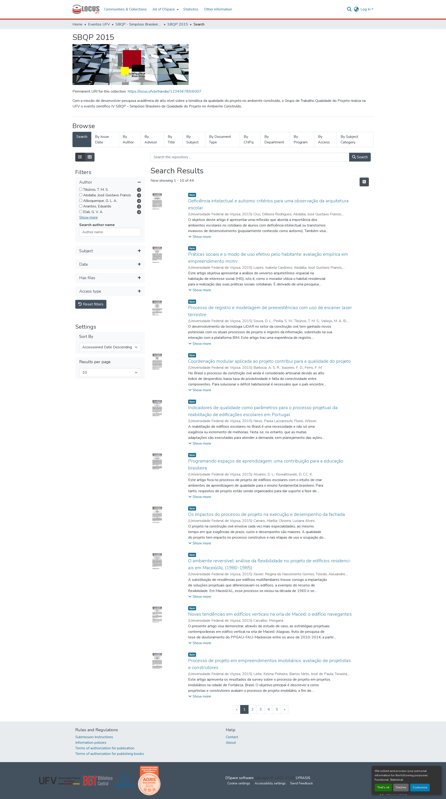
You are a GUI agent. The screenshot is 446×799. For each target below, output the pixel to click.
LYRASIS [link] (303, 777)
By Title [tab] (171, 139)
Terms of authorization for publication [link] (104, 748)
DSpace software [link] (239, 777)
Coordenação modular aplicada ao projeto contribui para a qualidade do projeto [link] (269, 361)
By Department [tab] (274, 139)
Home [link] (77, 24)
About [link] (231, 742)
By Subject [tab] (192, 139)
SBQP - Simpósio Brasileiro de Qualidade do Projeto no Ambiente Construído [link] (138, 24)
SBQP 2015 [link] (177, 24)
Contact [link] (232, 737)
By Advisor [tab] (150, 139)
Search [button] (362, 157)
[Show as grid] (90, 157)
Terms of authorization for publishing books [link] (109, 753)
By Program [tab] (301, 139)
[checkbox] (80, 189)
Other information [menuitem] (218, 9)
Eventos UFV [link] (99, 24)
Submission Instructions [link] (94, 737)
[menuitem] (165, 9)
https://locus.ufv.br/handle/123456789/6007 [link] (164, 91)
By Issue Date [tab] (102, 139)
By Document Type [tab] (220, 139)
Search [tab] (81, 136)
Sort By (86, 336)
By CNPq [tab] (248, 139)
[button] (85, 9)
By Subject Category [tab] (349, 139)
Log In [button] (366, 9)
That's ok (383, 787)
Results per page (95, 362)
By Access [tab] (324, 139)
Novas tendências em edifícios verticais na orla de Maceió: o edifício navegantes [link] (270, 614)
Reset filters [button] (92, 304)
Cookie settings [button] (238, 783)
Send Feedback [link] (301, 783)
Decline (401, 787)
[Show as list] (80, 157)
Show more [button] (88, 217)
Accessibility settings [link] (270, 783)
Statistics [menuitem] (190, 9)
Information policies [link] (90, 742)
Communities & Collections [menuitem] (125, 9)
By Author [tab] (128, 139)
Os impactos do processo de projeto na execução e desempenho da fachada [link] (266, 514)
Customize (420, 787)
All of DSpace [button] (163, 9)
